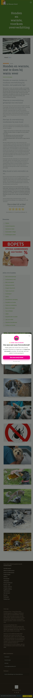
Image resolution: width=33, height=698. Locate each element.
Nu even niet (16, 361)
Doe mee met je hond (16, 357)
